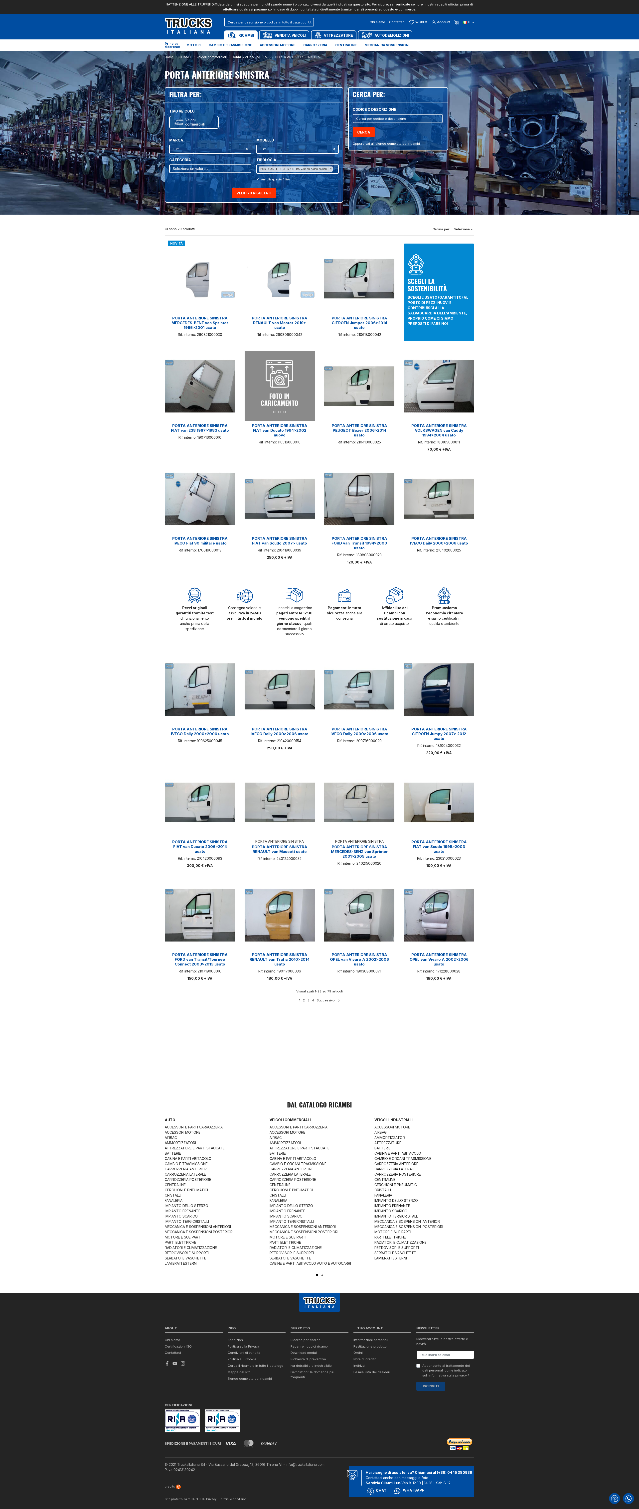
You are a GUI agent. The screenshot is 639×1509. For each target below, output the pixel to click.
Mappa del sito (239, 1372)
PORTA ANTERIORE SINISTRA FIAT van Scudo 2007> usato (279, 541)
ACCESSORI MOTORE (182, 1132)
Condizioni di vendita (244, 1353)
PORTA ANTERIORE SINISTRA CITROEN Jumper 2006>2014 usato (359, 323)
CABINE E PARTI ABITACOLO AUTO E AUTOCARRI (310, 1263)
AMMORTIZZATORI (180, 1143)
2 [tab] (322, 1274)
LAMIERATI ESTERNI (181, 1263)
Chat (381, 1490)
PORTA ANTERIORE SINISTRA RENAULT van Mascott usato (279, 849)
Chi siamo (377, 22)
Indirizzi (359, 1366)
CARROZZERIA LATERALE (185, 1174)
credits (170, 1486)
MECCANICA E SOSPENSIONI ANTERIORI (198, 1227)
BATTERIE (173, 1153)
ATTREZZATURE (387, 1143)
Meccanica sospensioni (387, 45)
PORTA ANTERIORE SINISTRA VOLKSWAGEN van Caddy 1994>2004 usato (439, 430)
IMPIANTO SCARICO (181, 1216)
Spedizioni (236, 1340)
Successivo (326, 1000)
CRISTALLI (173, 1195)
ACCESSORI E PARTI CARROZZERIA (194, 1127)
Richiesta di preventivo (308, 1359)
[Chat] (614, 1498)
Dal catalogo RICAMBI (319, 1105)
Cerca (363, 132)
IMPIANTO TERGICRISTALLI (187, 1221)
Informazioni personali (370, 1340)
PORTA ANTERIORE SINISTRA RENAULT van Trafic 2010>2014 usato (280, 959)
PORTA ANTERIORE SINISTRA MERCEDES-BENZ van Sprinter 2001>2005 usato (359, 851)
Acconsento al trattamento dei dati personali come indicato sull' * (446, 1370)
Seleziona (462, 229)
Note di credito (364, 1359)
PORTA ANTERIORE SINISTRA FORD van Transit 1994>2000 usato (359, 543)
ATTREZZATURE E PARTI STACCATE (195, 1148)
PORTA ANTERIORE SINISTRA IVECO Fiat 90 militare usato (200, 541)
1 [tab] (317, 1274)
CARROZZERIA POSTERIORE (188, 1179)
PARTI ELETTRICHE (180, 1242)
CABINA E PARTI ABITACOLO (188, 1158)
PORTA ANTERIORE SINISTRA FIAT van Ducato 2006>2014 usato (200, 846)
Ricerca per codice (305, 1340)
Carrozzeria (315, 45)
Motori (193, 45)
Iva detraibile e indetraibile (311, 1366)
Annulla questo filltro (275, 179)
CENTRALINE (175, 1185)
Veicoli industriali (393, 1120)
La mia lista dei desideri (371, 1372)
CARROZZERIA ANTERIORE (187, 1169)
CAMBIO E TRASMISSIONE (186, 1164)
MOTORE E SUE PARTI (183, 1237)
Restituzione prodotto (370, 1346)
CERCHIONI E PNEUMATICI (186, 1190)
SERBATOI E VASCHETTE (185, 1258)
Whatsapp (414, 1490)
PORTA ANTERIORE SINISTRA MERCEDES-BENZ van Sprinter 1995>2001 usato (199, 323)
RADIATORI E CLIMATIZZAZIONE (191, 1247)
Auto (170, 1120)
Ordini (358, 1353)
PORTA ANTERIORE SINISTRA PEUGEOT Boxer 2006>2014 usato (359, 430)
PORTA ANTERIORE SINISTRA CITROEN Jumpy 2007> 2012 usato (439, 734)
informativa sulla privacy (448, 1375)
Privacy (211, 1499)
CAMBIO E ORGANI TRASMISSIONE (298, 1164)
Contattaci (397, 22)
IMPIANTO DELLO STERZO (186, 1206)
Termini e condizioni (233, 1499)
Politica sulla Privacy (244, 1346)
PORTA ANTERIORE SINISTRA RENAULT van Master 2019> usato (279, 323)
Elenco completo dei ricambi (250, 1378)
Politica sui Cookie (242, 1359)
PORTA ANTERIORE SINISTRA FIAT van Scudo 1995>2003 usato (439, 846)
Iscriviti (431, 1386)
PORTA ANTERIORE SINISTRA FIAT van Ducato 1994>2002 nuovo (279, 430)
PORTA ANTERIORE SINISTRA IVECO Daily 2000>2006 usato (439, 541)
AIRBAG (171, 1137)
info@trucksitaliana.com (305, 1464)
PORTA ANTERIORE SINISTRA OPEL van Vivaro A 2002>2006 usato (359, 959)
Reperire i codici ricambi (309, 1346)
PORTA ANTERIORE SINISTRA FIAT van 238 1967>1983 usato (200, 428)
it (469, 22)
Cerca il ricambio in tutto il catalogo (255, 1366)
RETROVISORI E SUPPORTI (187, 1253)
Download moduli (304, 1353)
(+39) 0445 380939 (454, 1472)
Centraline (346, 45)
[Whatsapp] (628, 1498)
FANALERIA (173, 1200)
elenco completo (388, 143)
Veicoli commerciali (195, 122)
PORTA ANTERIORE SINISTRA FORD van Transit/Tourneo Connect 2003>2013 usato (200, 959)
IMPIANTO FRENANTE (182, 1211)
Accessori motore (277, 45)
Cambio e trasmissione (230, 45)
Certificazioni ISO (178, 1346)
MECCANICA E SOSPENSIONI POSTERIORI (199, 1232)
